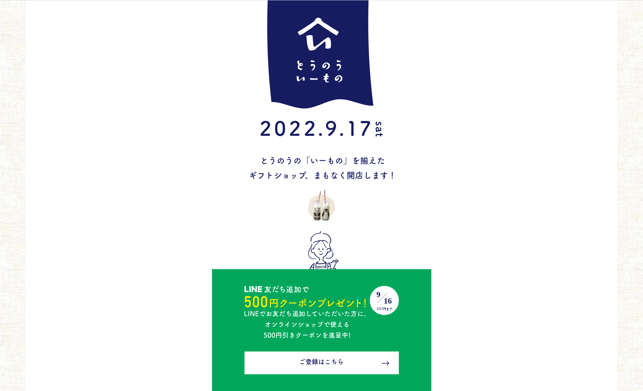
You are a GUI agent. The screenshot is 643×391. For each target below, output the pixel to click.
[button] (316, 40)
